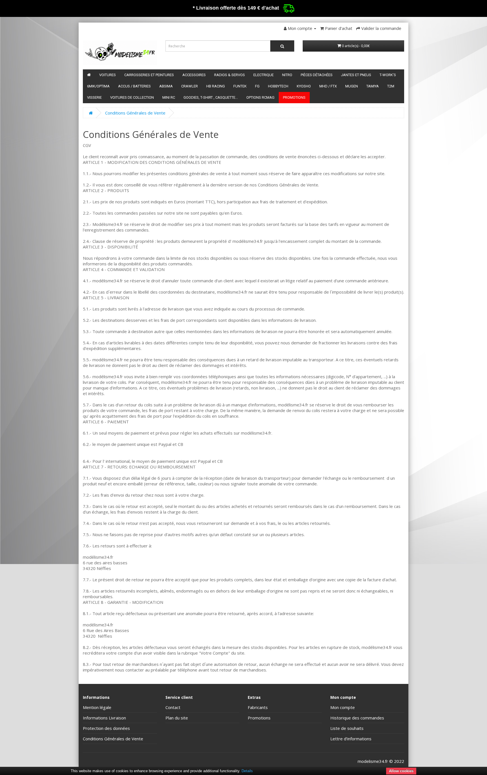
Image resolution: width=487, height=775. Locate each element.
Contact (172, 707)
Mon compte (342, 707)
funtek (240, 86)
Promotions (294, 97)
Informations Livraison (104, 718)
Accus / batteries (134, 86)
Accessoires (194, 75)
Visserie (94, 97)
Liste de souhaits (347, 728)
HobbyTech (278, 86)
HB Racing (215, 86)
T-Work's (388, 75)
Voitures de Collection (132, 97)
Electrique (263, 75)
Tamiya (372, 86)
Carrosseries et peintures (149, 75)
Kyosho (304, 86)
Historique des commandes (357, 718)
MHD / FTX (328, 86)
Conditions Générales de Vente (135, 113)
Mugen (351, 86)
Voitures (107, 75)
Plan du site (176, 718)
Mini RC (168, 97)
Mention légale (97, 707)
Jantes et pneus (356, 75)
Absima (166, 86)
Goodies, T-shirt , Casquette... (210, 97)
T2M (390, 86)
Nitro (287, 75)
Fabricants (258, 707)
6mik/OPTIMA (98, 86)
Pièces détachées (317, 75)
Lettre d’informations (350, 738)
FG (257, 86)
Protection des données (106, 728)
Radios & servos (229, 75)
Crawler (189, 86)
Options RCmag (260, 97)
